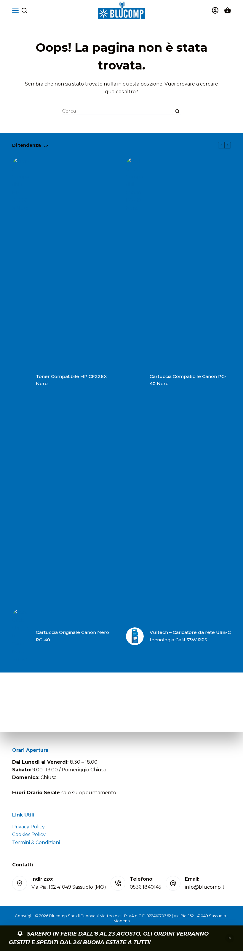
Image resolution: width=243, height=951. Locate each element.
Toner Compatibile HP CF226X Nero (71, 380)
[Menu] (15, 10)
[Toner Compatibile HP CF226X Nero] (21, 380)
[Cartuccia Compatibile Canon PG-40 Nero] (135, 380)
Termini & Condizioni (36, 842)
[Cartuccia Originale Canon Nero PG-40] (21, 636)
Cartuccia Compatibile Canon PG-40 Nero (188, 380)
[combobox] (118, 111)
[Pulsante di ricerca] (177, 111)
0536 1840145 (145, 887)
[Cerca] (24, 10)
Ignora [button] (229, 938)
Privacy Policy (28, 827)
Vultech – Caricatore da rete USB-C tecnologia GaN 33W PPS (190, 636)
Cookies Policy (29, 834)
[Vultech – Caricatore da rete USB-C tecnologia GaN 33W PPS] (135, 636)
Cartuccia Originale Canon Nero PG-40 (72, 636)
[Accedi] (215, 10)
